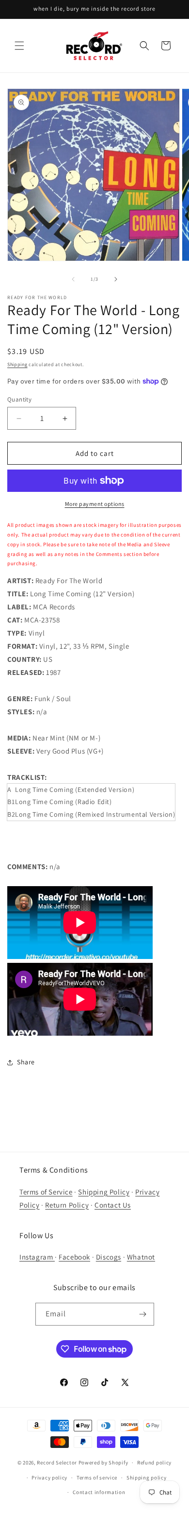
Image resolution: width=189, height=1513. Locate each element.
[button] (19, 45)
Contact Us (112, 1205)
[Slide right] (115, 279)
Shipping (17, 364)
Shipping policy (146, 1477)
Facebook (74, 1256)
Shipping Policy (103, 1191)
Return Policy (67, 1205)
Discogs (108, 1256)
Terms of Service (46, 1191)
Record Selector (57, 1462)
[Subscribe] (143, 1314)
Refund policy (154, 1462)
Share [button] (26, 1062)
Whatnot (141, 1256)
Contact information (99, 1492)
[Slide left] (73, 279)
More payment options (95, 503)
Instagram (37, 1256)
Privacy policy (49, 1477)
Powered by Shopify (103, 1462)
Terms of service (97, 1477)
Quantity (19, 399)
